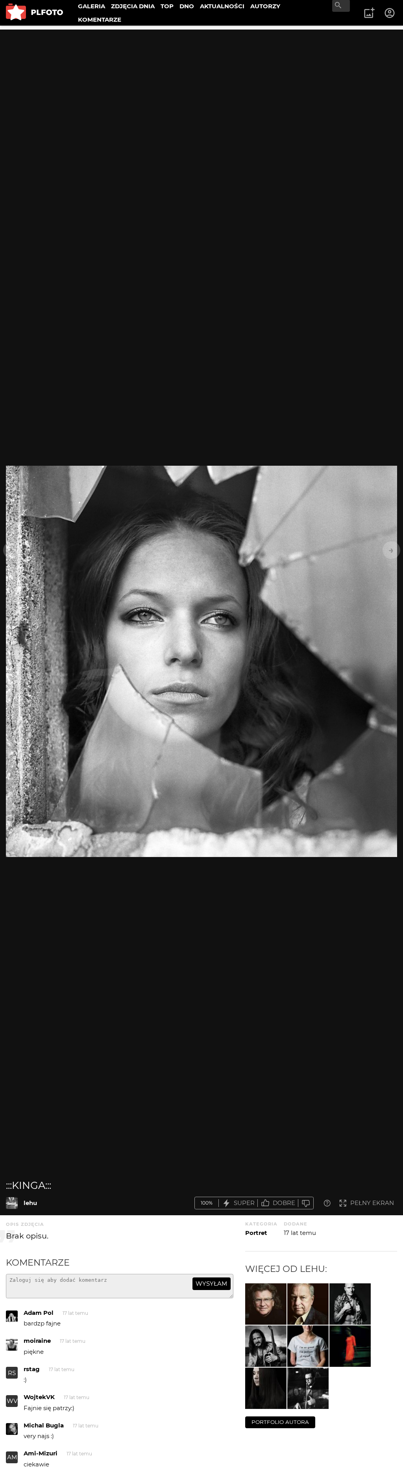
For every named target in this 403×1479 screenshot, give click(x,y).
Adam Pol (39, 1312)
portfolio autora (280, 1422)
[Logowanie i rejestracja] (390, 13)
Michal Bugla (44, 1425)
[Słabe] (306, 1203)
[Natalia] (308, 1346)
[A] (266, 1388)
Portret (256, 1233)
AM (12, 1457)
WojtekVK (39, 1397)
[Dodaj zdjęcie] (369, 13)
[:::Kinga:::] (12, 1203)
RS (12, 1373)
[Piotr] (308, 1388)
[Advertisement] (201, 85)
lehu (30, 1203)
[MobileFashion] (350, 1346)
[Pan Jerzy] (308, 1304)
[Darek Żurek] (350, 1304)
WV (12, 1401)
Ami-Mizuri (40, 1453)
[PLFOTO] (34, 12)
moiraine (37, 1340)
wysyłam (211, 1283)
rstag (32, 1369)
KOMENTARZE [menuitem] (99, 19)
